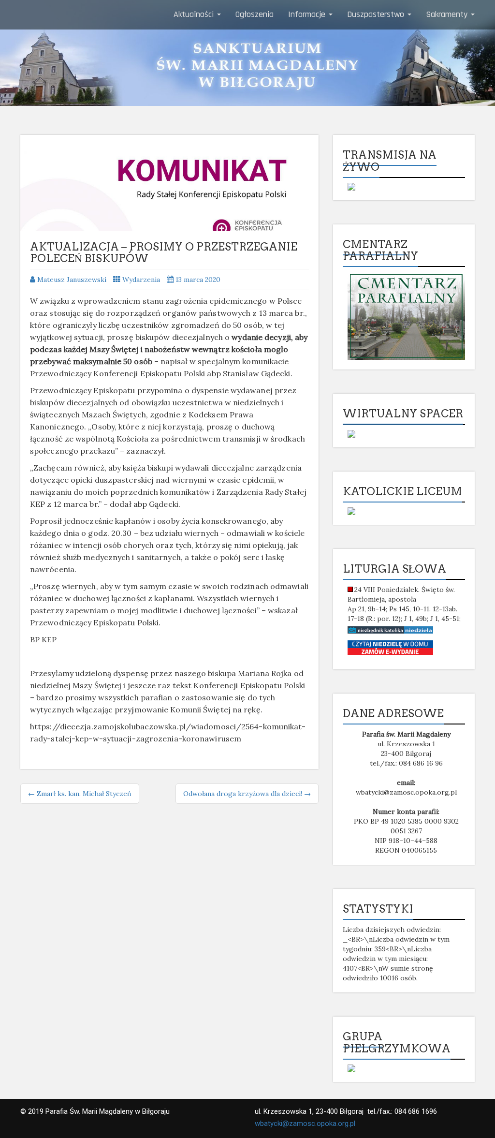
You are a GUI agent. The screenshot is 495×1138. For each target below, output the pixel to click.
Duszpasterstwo (377, 14)
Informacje (308, 14)
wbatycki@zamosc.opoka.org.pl (305, 1123)
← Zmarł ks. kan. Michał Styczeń (79, 793)
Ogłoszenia (254, 14)
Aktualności (195, 14)
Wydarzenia (141, 279)
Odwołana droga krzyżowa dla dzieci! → (247, 793)
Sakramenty (448, 14)
